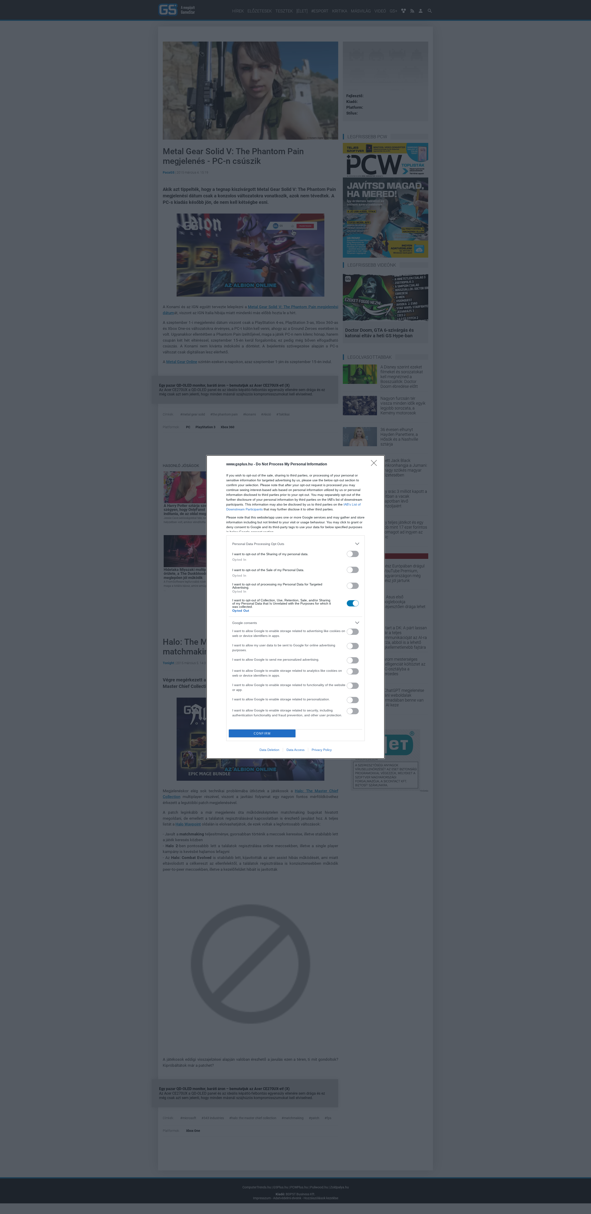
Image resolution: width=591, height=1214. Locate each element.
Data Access (295, 750)
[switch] (353, 554)
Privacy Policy (322, 750)
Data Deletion (269, 750)
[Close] (375, 464)
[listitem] (295, 543)
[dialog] (295, 607)
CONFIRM (262, 733)
